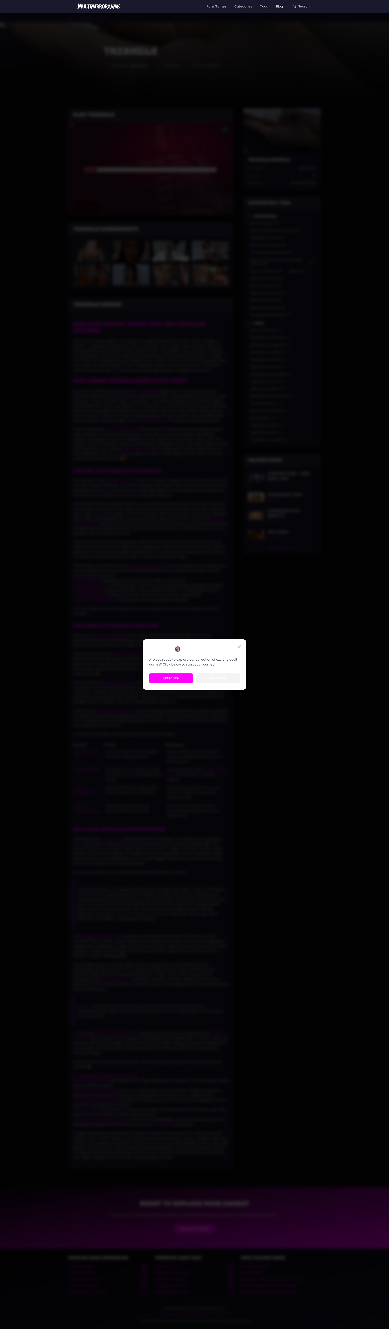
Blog (279, 6)
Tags (264, 6)
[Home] (99, 6)
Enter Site (171, 678)
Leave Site (218, 678)
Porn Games (216, 6)
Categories (243, 6)
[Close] (239, 647)
